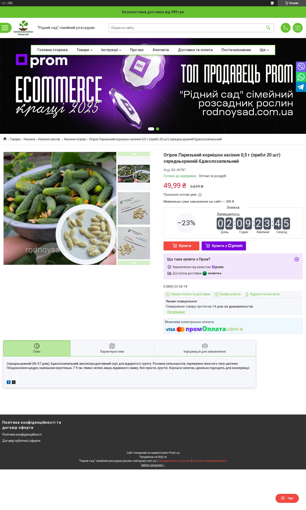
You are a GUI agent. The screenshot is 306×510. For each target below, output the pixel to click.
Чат (290, 498)
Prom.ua (174, 452)
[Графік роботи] (298, 28)
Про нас (137, 50)
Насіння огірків (75, 139)
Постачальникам (236, 50)
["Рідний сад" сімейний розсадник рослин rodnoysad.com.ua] (23, 28)
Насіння (29, 139)
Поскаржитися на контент (174, 460)
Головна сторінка (52, 50)
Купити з (219, 246)
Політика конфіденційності (22, 434)
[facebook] (9, 383)
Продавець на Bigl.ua (153, 456)
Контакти (161, 50)
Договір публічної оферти (21, 441)
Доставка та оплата (195, 50)
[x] (13, 383)
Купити (185, 246)
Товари (83, 50)
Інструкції (109, 50)
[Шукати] (268, 28)
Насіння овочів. (49, 139)
